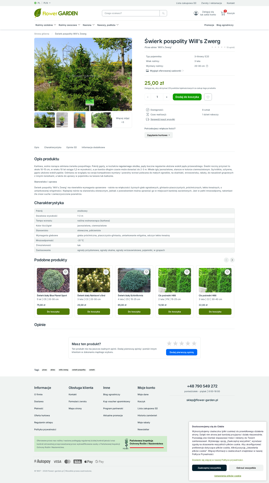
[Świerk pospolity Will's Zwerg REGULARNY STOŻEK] (56, 13)
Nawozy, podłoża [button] (106, 25)
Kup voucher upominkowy (116, 401)
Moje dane (143, 394)
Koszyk (141, 401)
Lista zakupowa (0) (186, 3)
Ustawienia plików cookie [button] (227, 475)
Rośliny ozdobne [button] (44, 25)
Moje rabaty (144, 422)
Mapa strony (75, 408)
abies (53, 370)
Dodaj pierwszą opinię (182, 352)
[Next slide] (232, 260)
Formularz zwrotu (78, 401)
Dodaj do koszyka (187, 96)
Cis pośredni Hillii (167, 295)
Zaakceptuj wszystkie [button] (209, 468)
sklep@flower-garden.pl (202, 400)
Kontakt (231, 3)
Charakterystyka (52, 147)
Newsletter (143, 429)
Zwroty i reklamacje (211, 3)
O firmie (38, 394)
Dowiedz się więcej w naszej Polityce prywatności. (217, 460)
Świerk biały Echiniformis (130, 295)
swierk (92, 370)
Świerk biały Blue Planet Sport (52, 295)
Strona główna (41, 33)
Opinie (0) (71, 147)
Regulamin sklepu (43, 422)
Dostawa (38, 401)
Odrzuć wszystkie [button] (246, 468)
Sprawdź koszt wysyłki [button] (163, 119)
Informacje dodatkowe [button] (93, 147)
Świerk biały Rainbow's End (91, 295)
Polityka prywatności (45, 429)
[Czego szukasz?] (163, 13)
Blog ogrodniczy (225, 25)
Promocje (209, 25)
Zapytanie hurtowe (157, 135)
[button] (42, 3)
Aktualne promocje (113, 415)
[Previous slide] (226, 260)
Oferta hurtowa (42, 415)
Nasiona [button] (87, 25)
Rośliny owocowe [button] (68, 25)
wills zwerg (63, 370)
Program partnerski (113, 408)
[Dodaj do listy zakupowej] (208, 97)
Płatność (38, 408)
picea (44, 370)
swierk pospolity (78, 370)
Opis (36, 147)
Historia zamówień (147, 415)
